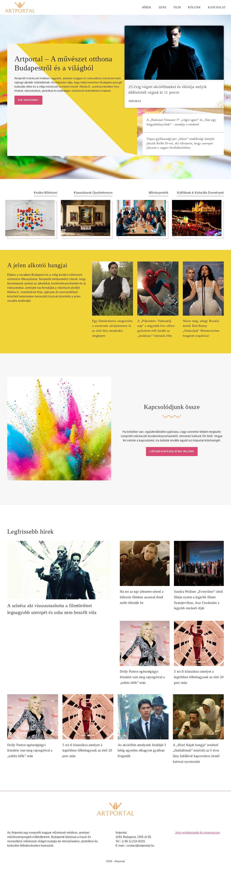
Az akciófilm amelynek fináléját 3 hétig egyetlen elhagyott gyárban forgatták (142, 750)
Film (177, 7)
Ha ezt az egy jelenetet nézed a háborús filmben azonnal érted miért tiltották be (141, 597)
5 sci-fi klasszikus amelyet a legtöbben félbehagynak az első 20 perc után (199, 677)
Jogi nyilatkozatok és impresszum (197, 832)
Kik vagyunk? (28, 100)
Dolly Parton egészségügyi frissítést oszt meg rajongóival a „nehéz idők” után (142, 677)
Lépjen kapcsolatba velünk (172, 451)
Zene (162, 7)
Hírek (146, 7)
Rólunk (194, 7)
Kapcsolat (217, 7)
